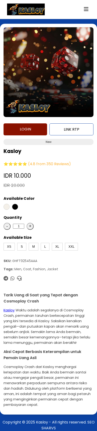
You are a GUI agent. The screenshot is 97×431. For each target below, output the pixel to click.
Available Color (19, 198)
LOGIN (25, 129)
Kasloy (9, 310)
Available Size (18, 237)
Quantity (13, 217)
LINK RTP (71, 129)
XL (57, 246)
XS (9, 246)
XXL (71, 246)
